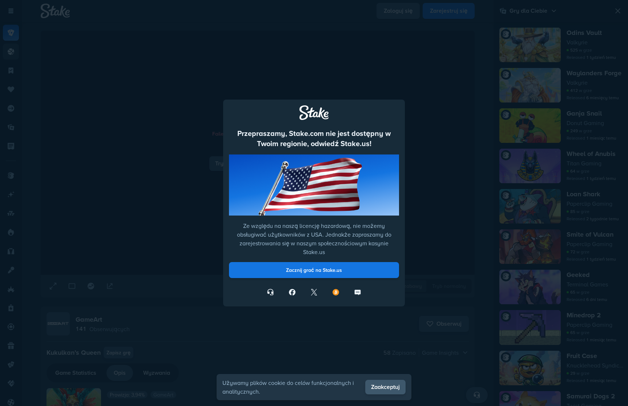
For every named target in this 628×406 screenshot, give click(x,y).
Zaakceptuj (385, 387)
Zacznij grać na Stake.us (314, 270)
